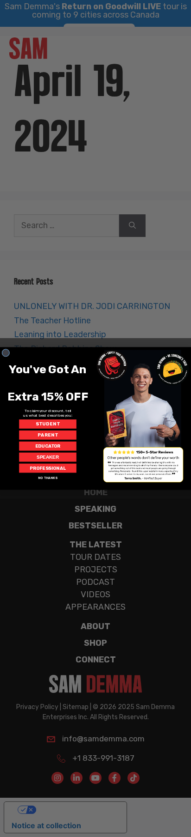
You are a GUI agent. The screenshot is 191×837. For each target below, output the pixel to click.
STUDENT (47, 424)
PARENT (48, 435)
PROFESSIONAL (48, 468)
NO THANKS (47, 478)
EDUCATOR (48, 446)
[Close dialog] (5, 352)
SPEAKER (47, 457)
